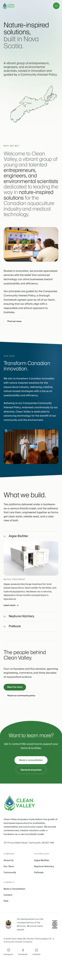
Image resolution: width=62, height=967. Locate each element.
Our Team (9, 866)
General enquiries (31, 770)
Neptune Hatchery (44, 866)
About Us (9, 860)
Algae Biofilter (41, 860)
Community (10, 872)
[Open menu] (56, 5)
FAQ (6, 901)
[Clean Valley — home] (8, 5)
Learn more (11, 605)
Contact (8, 895)
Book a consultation (31, 760)
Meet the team (14, 687)
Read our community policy (21, 695)
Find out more (14, 321)
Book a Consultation (14, 889)
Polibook (38, 872)
